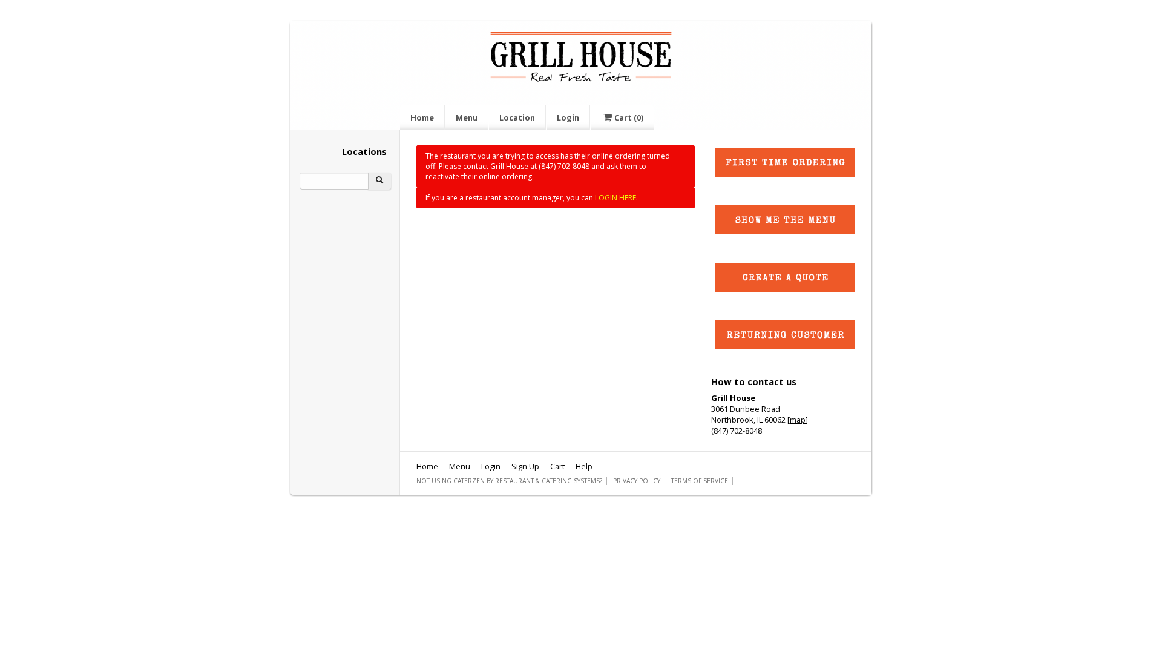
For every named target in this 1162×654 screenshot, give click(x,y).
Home (422, 117)
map (798, 419)
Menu (467, 117)
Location (517, 117)
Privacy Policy (636, 481)
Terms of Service (699, 481)
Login (568, 117)
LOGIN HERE (615, 198)
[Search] (379, 181)
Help (584, 466)
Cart (628, 117)
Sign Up (525, 466)
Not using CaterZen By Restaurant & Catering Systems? (509, 481)
